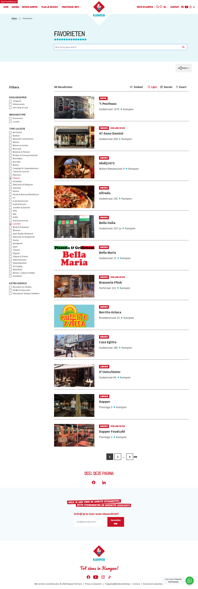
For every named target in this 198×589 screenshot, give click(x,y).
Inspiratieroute (19, 204)
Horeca (16, 191)
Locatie (16, 121)
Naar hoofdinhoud (9, 1)
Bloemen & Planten (21, 152)
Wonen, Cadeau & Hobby (24, 272)
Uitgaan (16, 253)
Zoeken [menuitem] (157, 6)
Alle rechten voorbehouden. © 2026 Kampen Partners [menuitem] (58, 583)
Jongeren (17, 101)
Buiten (16, 165)
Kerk (15, 210)
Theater (16, 249)
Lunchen (17, 223)
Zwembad (17, 276)
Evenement (18, 118)
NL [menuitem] (165, 6)
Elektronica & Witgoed (23, 184)
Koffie (15, 217)
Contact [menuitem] (174, 6)
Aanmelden (116, 520)
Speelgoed (17, 243)
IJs (14, 197)
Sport (15, 246)
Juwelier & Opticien (21, 207)
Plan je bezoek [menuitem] (49, 6)
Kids (15, 214)
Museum (16, 230)
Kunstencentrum (20, 220)
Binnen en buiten (20, 145)
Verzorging (17, 266)
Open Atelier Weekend (23, 233)
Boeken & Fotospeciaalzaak (25, 155)
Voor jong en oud (20, 107)
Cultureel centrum (21, 171)
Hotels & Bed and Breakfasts (26, 194)
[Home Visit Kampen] (99, 9)
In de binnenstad (20, 201)
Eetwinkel (17, 181)
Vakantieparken (20, 263)
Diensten (17, 174)
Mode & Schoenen (21, 227)
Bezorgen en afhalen (22, 287)
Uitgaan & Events (20, 256)
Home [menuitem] (6, 6)
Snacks (16, 240)
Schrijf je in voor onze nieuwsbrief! (96, 514)
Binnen (16, 142)
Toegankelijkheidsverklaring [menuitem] (117, 583)
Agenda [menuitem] (15, 6)
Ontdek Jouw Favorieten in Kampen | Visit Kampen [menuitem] (160, 6)
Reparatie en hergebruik (23, 236)
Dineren (16, 178)
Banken (16, 135)
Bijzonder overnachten (23, 138)
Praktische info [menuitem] (71, 6)
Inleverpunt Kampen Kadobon (26, 293)
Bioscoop (17, 148)
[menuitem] (184, 68)
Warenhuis (17, 269)
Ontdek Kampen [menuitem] (30, 6)
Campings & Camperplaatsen (25, 168)
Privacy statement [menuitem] (93, 583)
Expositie (17, 188)
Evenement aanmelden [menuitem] (153, 583)
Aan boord (17, 132)
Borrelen (17, 161)
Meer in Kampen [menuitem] (145, 6)
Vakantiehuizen (20, 259)
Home (14, 18)
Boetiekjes (17, 158)
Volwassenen (19, 104)
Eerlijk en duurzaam (21, 290)
